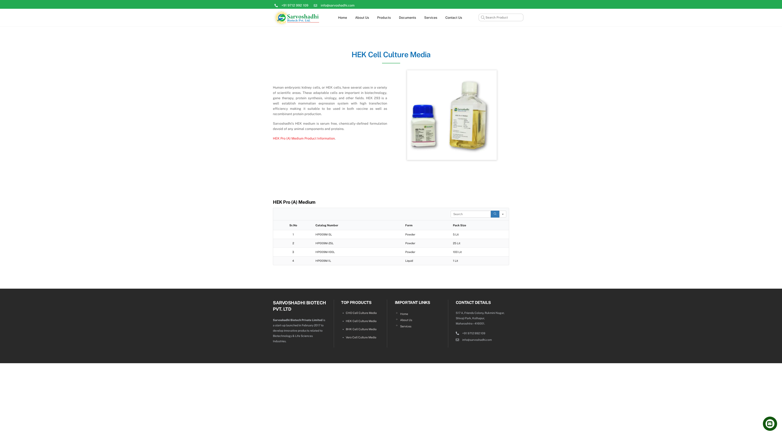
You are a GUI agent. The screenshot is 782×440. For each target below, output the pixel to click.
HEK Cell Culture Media (361, 321)
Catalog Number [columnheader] (326, 225)
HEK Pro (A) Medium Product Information (304, 138)
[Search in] (502, 214)
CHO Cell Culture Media (361, 313)
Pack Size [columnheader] (459, 225)
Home (342, 18)
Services (430, 18)
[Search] (495, 214)
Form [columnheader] (409, 225)
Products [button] (384, 18)
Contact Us (453, 18)
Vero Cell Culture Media (361, 337)
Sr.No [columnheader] (293, 225)
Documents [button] (407, 18)
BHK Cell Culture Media (361, 329)
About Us (362, 18)
